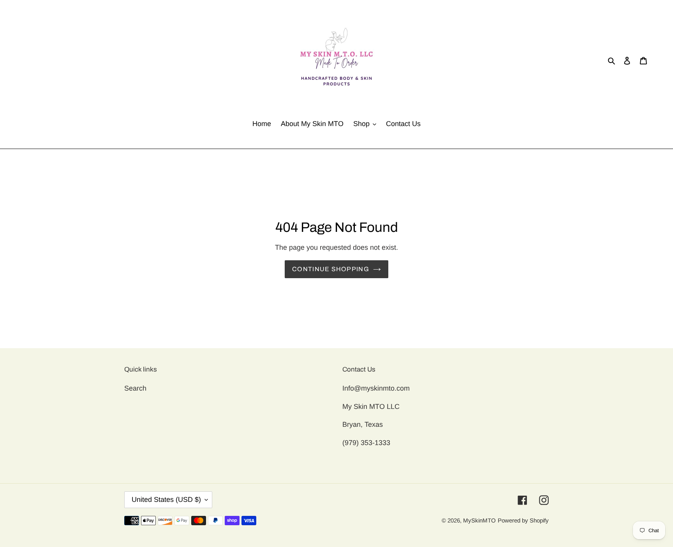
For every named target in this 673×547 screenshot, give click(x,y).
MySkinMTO (479, 520)
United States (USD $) (166, 499)
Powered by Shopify (523, 520)
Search (135, 388)
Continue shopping (330, 269)
